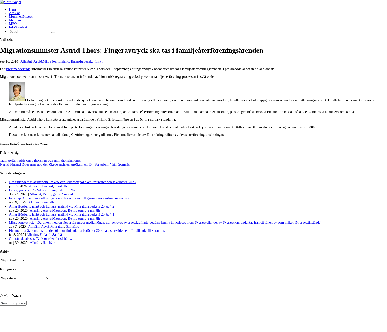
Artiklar (14, 13)
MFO (13, 24)
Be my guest (51, 194)
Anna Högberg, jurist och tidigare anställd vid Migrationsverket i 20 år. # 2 (61, 206)
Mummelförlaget (20, 16)
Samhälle (61, 186)
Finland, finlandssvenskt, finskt (80, 61)
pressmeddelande (18, 69)
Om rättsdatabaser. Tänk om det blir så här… (40, 238)
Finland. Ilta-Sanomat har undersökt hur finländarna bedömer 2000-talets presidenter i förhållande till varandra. (87, 230)
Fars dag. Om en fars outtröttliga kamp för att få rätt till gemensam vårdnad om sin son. (70, 198)
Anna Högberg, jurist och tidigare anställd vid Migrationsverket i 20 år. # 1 (61, 214)
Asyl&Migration (45, 61)
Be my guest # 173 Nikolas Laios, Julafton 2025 (43, 190)
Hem (12, 9)
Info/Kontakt (18, 27)
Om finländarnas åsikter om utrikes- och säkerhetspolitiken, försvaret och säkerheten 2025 (72, 182)
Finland (47, 186)
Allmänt (26, 61)
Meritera (15, 20)
